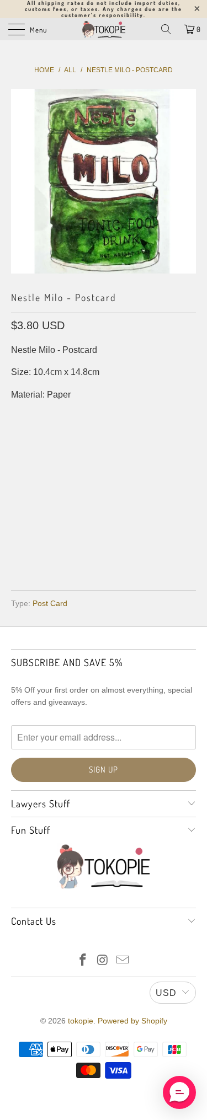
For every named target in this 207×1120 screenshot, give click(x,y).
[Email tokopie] (122, 961)
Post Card (50, 603)
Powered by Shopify (132, 1020)
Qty (18, 439)
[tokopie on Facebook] (83, 961)
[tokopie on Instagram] (103, 961)
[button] (179, 1092)
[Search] (166, 29)
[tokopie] (104, 29)
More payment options (103, 549)
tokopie (80, 1020)
